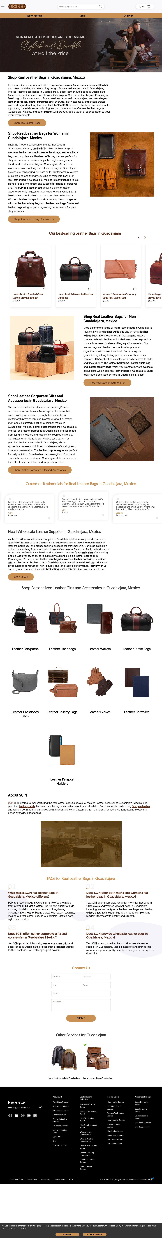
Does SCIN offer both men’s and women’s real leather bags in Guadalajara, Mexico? (117, 894)
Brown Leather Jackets (116, 1120)
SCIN (20, 187)
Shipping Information (61, 1110)
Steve (73, 510)
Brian (19, 513)
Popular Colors (113, 1097)
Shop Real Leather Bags (27, 123)
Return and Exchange (61, 1106)
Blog (54, 1141)
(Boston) (74, 512)
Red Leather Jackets (115, 1139)
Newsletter (17, 1103)
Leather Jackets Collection (86, 1098)
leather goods (27, 806)
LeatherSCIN (61, 105)
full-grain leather (84, 552)
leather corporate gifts (41, 101)
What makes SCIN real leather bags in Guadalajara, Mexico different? (33, 894)
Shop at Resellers (59, 1114)
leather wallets (65, 946)
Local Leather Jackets (143, 1123)
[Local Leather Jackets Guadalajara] (64, 1057)
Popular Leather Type (143, 1097)
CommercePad (144, 1180)
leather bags (90, 347)
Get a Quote (21, 577)
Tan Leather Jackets (114, 1144)
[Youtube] (29, 1115)
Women (129, 15)
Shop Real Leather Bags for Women (34, 219)
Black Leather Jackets (115, 1102)
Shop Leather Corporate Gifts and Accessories (40, 470)
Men (83, 15)
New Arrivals (34, 15)
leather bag (33, 912)
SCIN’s (97, 359)
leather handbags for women (56, 559)
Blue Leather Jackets (115, 1131)
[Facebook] (10, 1115)
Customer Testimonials (44, 483)
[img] (25, 623)
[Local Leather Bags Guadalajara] (98, 1057)
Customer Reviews (60, 1145)
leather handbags (50, 152)
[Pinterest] (34, 1115)
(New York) (21, 515)
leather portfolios (17, 101)
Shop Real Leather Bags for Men (107, 382)
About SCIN (57, 1097)
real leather (101, 85)
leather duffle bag (45, 156)
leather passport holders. (47, 950)
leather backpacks (113, 347)
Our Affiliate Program (61, 1102)
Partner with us (98, 565)
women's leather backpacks (23, 152)
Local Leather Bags (142, 1127)
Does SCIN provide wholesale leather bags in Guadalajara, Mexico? (117, 935)
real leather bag (33, 187)
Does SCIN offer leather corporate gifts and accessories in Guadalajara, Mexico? (37, 935)
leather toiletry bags (29, 203)
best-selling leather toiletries (61, 569)
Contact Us (81, 967)
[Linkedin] (16, 1115)
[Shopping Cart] (148, 6)
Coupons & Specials (60, 1126)
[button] (40, 1108)
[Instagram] (23, 1115)
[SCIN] (17, 6)
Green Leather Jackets (115, 1135)
